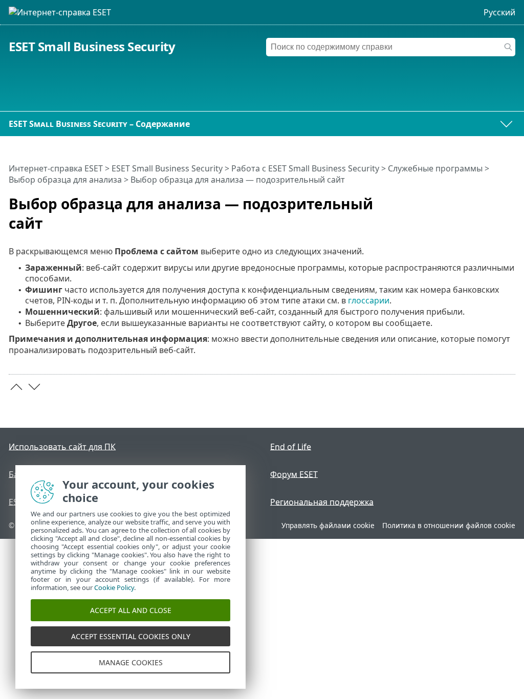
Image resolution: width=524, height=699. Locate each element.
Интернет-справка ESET (56, 168)
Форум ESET (294, 473)
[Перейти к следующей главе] (34, 387)
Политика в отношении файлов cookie (448, 525)
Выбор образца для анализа (65, 179)
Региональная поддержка (322, 501)
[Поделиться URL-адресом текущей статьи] (479, 199)
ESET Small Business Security (92, 46)
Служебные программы (435, 168)
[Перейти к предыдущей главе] (16, 387)
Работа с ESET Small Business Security (305, 168)
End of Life (290, 446)
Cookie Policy (114, 587)
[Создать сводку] (509, 199)
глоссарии (368, 300)
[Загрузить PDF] (494, 199)
